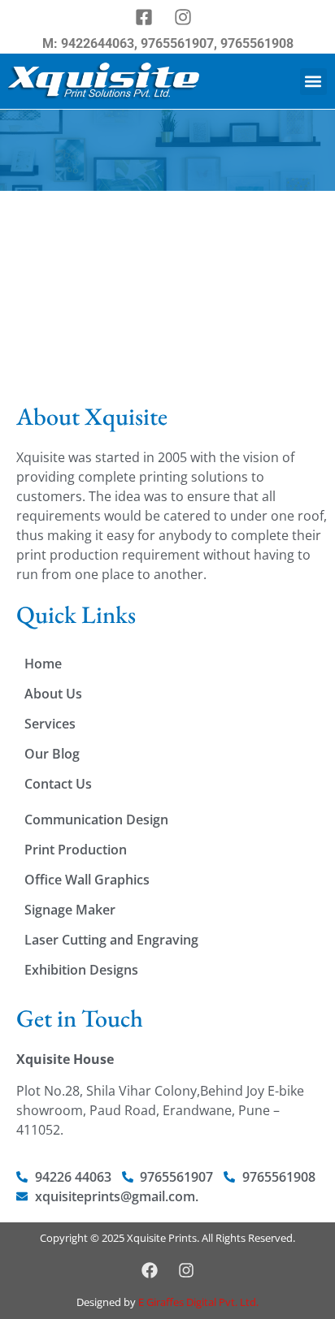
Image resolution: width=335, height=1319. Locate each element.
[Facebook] (149, 1270)
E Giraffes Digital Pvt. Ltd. (198, 1302)
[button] (313, 81)
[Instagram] (186, 1270)
